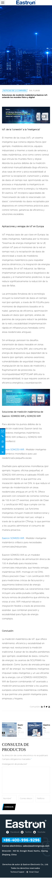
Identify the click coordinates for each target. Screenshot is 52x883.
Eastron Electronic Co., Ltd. (35, 864)
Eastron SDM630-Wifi (13, 538)
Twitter (28, 832)
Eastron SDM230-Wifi (13, 449)
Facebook (14, 832)
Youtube (41, 832)
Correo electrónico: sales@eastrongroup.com (25, 846)
